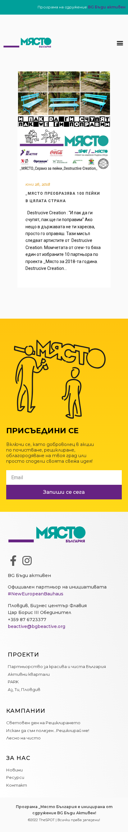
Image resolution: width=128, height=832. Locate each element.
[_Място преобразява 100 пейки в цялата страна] (64, 122)
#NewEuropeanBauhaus (35, 594)
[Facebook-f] (13, 560)
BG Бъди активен (107, 7)
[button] (120, 43)
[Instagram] (27, 560)
